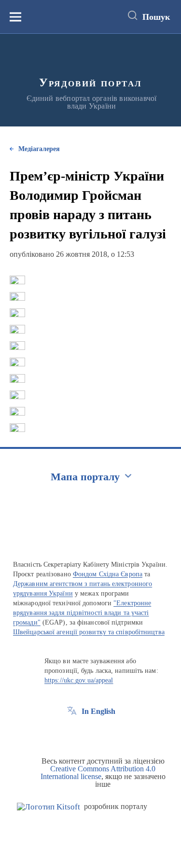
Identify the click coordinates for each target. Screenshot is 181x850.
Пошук (156, 17)
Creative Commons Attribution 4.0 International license (98, 772)
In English (98, 711)
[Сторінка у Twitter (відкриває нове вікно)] (90, 733)
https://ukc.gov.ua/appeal (78, 680)
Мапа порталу (85, 477)
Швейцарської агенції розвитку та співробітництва (89, 632)
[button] (17, 280)
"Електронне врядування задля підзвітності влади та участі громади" (82, 612)
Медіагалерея (39, 149)
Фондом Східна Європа (107, 574)
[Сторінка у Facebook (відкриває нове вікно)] (72, 733)
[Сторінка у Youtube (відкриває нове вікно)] (107, 733)
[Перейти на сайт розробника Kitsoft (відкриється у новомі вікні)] (48, 807)
